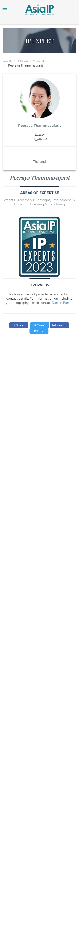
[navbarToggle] (4, 9)
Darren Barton (62, 303)
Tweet (40, 325)
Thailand (38, 61)
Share (19, 325)
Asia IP (7, 61)
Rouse (39, 134)
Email (40, 331)
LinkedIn (60, 325)
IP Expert (22, 61)
